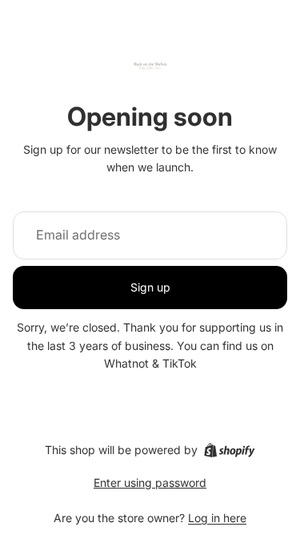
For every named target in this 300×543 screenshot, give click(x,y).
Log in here (217, 518)
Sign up (150, 287)
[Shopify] (229, 450)
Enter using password (150, 482)
